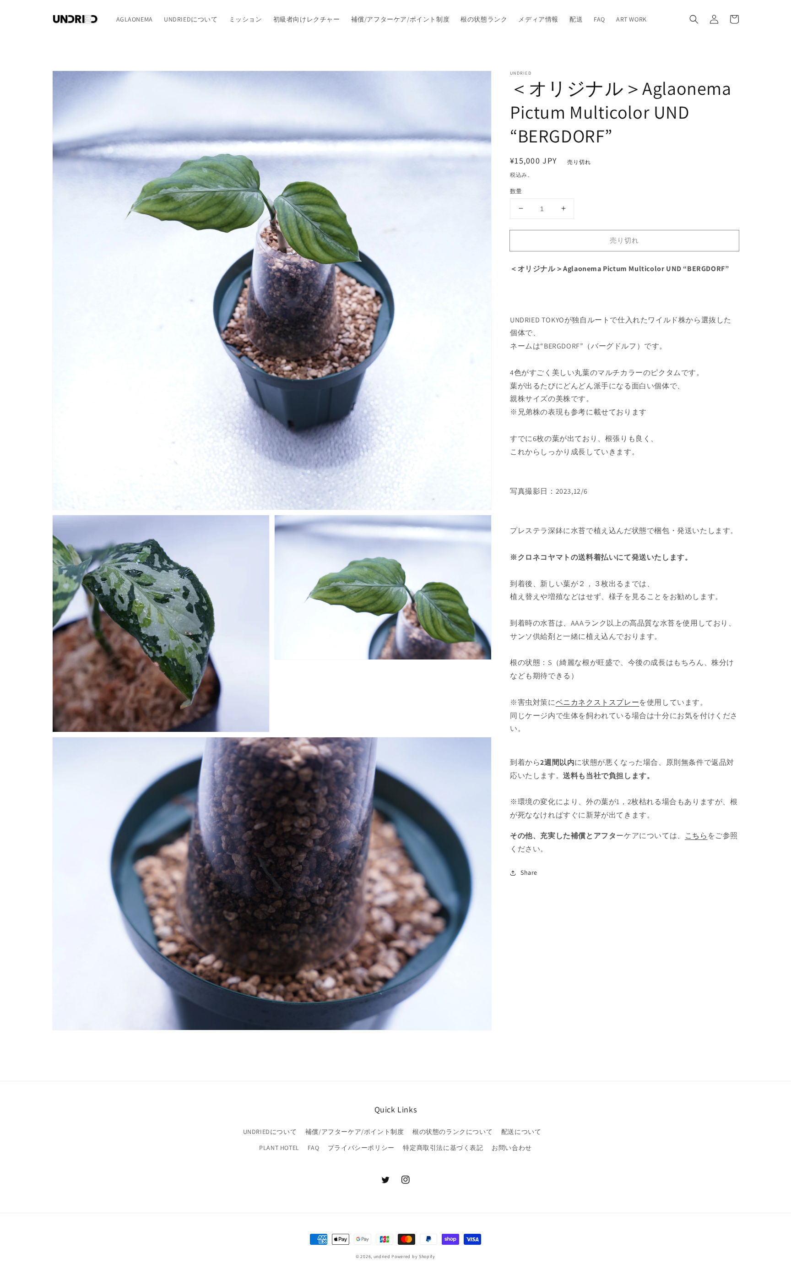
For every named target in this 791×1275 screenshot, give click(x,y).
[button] (694, 19)
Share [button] (528, 872)
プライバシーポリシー (361, 1148)
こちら (696, 835)
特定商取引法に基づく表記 (443, 1148)
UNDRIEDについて (270, 1132)
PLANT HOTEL (279, 1148)
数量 (516, 191)
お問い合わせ (512, 1148)
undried (382, 1256)
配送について (521, 1132)
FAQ (313, 1148)
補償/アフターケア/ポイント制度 (354, 1132)
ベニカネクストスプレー (597, 702)
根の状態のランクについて (452, 1132)
